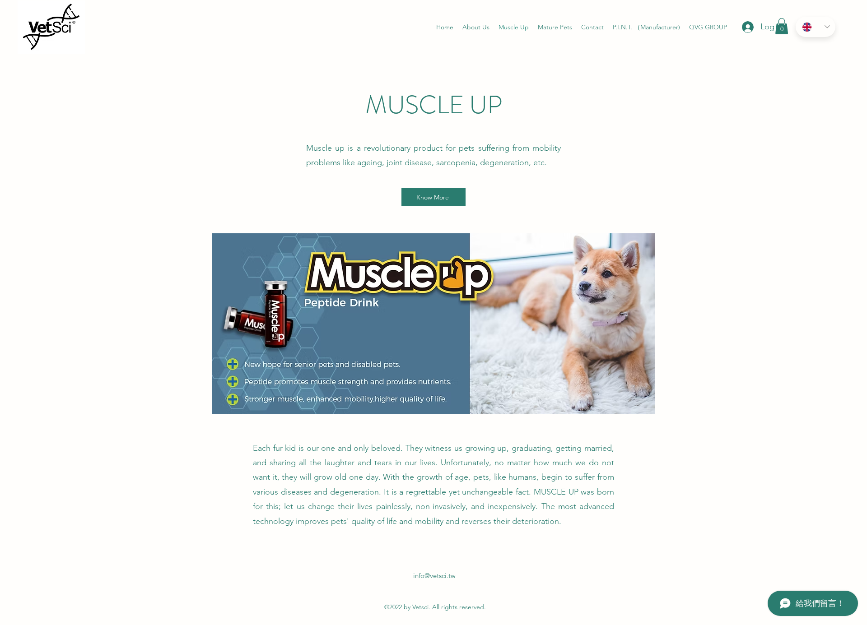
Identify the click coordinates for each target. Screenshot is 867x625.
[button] (781, 26)
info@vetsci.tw (434, 575)
